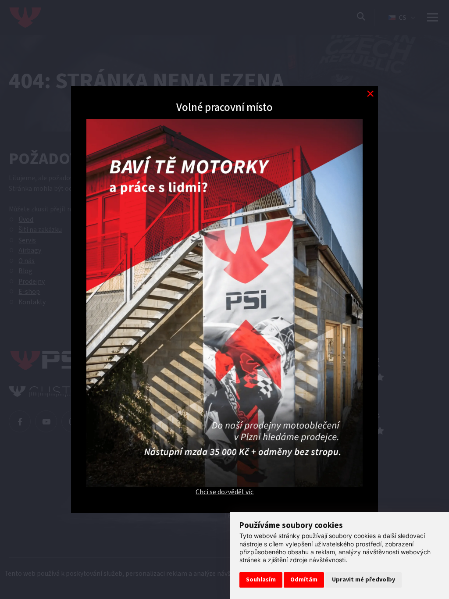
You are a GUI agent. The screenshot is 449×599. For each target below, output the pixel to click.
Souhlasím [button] (261, 579)
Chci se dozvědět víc (224, 492)
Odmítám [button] (303, 579)
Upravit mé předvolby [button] (363, 579)
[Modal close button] (370, 93)
